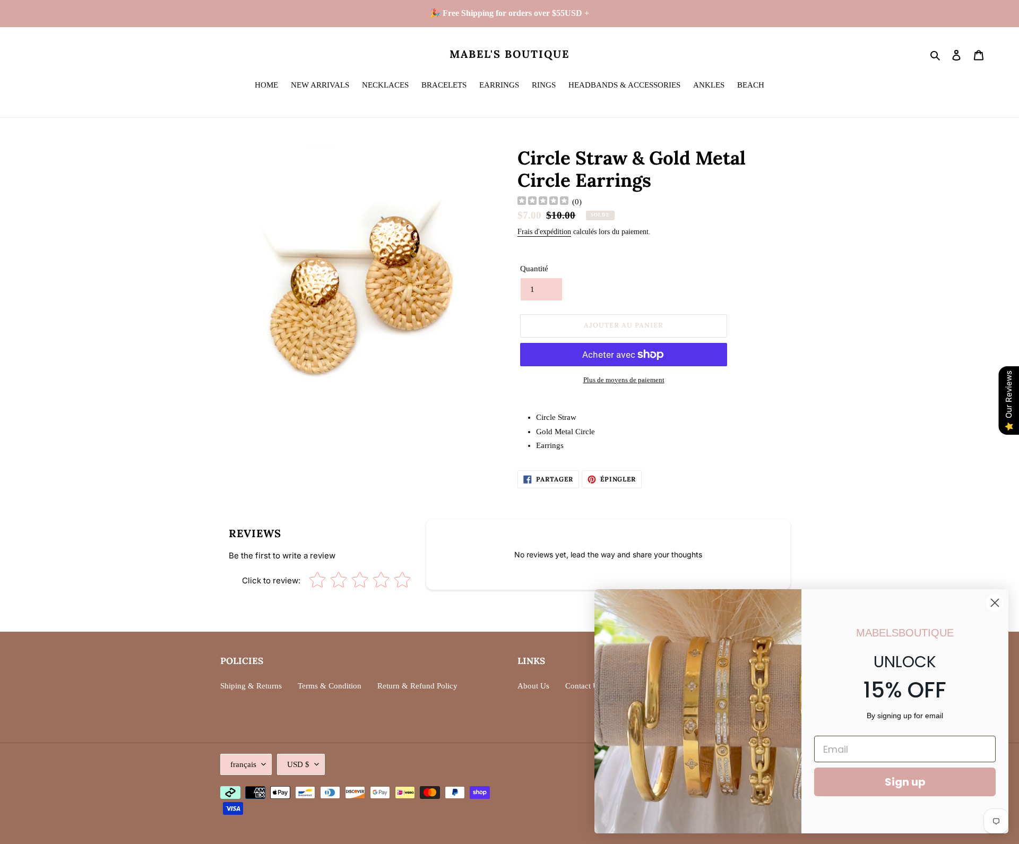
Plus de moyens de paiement (623, 380)
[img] (542, 202)
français (243, 764)
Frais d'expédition (544, 232)
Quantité (534, 268)
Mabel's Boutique (509, 54)
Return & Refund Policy (417, 686)
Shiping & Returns (251, 686)
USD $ (298, 764)
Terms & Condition (329, 686)
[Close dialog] (995, 602)
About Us (533, 686)
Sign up (905, 781)
